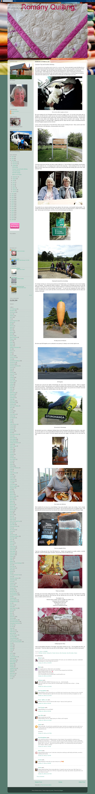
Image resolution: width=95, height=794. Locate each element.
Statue (75, 653)
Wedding (12, 666)
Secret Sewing (13, 586)
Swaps (11, 628)
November (15, 163)
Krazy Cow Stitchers (14, 467)
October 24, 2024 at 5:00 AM (44, 711)
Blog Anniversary (13, 337)
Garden (11, 429)
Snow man (12, 604)
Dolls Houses (13, 392)
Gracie (11, 436)
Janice (39, 767)
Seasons (12, 584)
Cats (11, 359)
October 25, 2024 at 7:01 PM (44, 755)
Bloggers (12, 339)
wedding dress (13, 668)
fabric (11, 407)
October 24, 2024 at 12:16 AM (44, 695)
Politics (11, 541)
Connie (40, 759)
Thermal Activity (13, 638)
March (14, 187)
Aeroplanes (12, 310)
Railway (11, 561)
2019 (12, 201)
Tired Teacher (41, 707)
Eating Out (49, 653)
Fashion (11, 415)
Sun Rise (12, 624)
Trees (11, 646)
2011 (12, 215)
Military (11, 501)
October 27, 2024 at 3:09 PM (44, 763)
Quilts (11, 558)
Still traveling (15, 167)
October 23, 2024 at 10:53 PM (44, 662)
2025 (12, 158)
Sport (11, 611)
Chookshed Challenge (15, 360)
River (11, 564)
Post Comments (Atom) (46, 784)
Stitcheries (12, 616)
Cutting (11, 384)
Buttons (11, 350)
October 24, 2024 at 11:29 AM (44, 720)
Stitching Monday (14, 619)
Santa (11, 576)
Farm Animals (13, 414)
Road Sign (12, 566)
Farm (11, 412)
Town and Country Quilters (16, 641)
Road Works (12, 568)
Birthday (40, 653)
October (14, 165)
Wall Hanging (13, 660)
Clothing (12, 372)
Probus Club (12, 546)
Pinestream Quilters (14, 536)
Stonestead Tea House (15, 623)
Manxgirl (13, 249)
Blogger (61, 790)
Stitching (12, 618)
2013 (12, 212)
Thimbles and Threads (15, 640)
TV (10, 651)
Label (11, 469)
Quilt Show (12, 554)
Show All (30, 295)
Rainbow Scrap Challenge (15, 563)
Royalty (11, 571)
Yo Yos (11, 676)
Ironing (11, 461)
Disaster (12, 385)
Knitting (11, 466)
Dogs (11, 387)
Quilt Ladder (12, 551)
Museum (12, 514)
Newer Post (38, 782)
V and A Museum (13, 656)
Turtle (11, 650)
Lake (11, 474)
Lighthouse (12, 479)
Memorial (12, 494)
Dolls (11, 390)
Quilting (11, 556)
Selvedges (12, 589)
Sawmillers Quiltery (14, 578)
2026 (12, 156)
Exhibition (12, 404)
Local (11, 482)
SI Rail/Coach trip (14, 601)
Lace (11, 471)
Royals (11, 569)
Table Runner (13, 631)
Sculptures (12, 583)
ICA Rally (12, 457)
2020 (12, 199)
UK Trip (11, 655)
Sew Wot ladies (70, 653)
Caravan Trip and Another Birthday (20, 169)
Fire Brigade (12, 417)
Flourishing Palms (15, 268)
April (14, 186)
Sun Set (11, 626)
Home (60, 782)
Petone (11, 531)
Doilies (11, 389)
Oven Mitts (12, 524)
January (14, 191)
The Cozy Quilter (42, 690)
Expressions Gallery (14, 405)
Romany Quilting (17, 6)
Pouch (11, 544)
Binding (11, 332)
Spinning (12, 609)
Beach (11, 330)
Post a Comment (40, 776)
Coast (11, 375)
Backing (11, 322)
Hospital (11, 454)
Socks (11, 606)
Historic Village (13, 446)
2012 (12, 214)
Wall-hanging (13, 661)
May (14, 184)
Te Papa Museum (14, 635)
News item (12, 517)
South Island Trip (13, 608)
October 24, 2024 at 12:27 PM (44, 733)
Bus (11, 349)
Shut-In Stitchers (13, 599)
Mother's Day (13, 507)
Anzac (11, 314)
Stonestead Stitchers (14, 621)
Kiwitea (11, 464)
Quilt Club (12, 549)
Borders (11, 344)
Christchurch (13, 362)
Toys (11, 643)
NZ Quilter (12, 522)
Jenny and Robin (15, 111)
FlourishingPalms (42, 737)
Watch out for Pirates (16, 174)
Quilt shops (12, 553)
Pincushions (12, 534)
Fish (11, 419)
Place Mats (12, 538)
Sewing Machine (13, 594)
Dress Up (12, 395)
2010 (12, 217)
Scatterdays (12, 579)
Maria (39, 667)
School (11, 581)
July (14, 180)
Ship (11, 596)
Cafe (11, 352)
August (14, 178)
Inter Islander (13, 459)
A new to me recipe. (21, 251)
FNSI (11, 422)
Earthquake (12, 397)
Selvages (12, 588)
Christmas (12, 364)
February (15, 189)
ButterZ (40, 658)
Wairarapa (12, 658)
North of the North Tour (15, 521)
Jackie (39, 724)
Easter (11, 399)
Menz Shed (12, 499)
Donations (12, 394)
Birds (11, 334)
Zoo (11, 678)
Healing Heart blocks (14, 442)
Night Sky (12, 519)
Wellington (12, 670)
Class (11, 369)
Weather (12, 665)
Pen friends (12, 529)
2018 (12, 203)
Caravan (44, 653)
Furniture (12, 427)
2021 (12, 197)
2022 (12, 195)
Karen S (40, 750)
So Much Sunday (20, 278)
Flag (11, 421)
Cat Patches (14, 277)
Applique (12, 315)
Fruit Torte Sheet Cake (21, 287)
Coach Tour (12, 374)
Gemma (57, 653)
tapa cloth (12, 633)
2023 (12, 193)
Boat (11, 340)
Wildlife (11, 671)
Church (11, 367)
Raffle (11, 559)
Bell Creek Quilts (15, 259)
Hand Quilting (13, 439)
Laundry (12, 476)
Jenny (12, 113)
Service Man (12, 591)
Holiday (11, 449)
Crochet (11, 379)
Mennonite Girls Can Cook (17, 286)
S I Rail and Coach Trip (15, 574)
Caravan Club (13, 357)
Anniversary (12, 312)
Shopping (12, 598)
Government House (14, 434)
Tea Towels (12, 636)
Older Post (82, 782)
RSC (11, 573)
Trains (11, 645)
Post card (12, 543)
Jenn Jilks (40, 715)
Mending (12, 497)
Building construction (14, 347)
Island (11, 462)
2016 (12, 206)
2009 (12, 219)
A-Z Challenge (13, 308)
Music (11, 516)
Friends (11, 426)
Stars (11, 613)
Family (53, 653)
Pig (10, 533)
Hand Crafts (12, 437)
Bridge (11, 345)
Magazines (12, 487)
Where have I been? (21, 269)
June (14, 182)
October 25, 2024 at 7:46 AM (44, 746)
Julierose (40, 680)
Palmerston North (14, 526)
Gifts (61, 653)
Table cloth (12, 629)
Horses (11, 452)
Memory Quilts (13, 496)
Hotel (11, 456)
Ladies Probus (13, 472)
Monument (12, 504)
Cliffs (11, 370)
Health (11, 444)
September (15, 176)
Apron (11, 317)
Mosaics (12, 506)
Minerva (11, 502)
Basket (11, 327)
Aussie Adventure (14, 320)
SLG (11, 603)
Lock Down (12, 484)
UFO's (11, 653)
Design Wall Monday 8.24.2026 (23, 260)
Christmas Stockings (14, 365)
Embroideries (13, 402)
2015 (12, 208)
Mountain (64, 653)
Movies (11, 511)
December (15, 161)
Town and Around (16, 170)
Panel (11, 528)
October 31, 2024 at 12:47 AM (44, 773)
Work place (12, 673)
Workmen (12, 675)
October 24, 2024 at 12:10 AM (44, 686)
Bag (11, 324)
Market (11, 491)
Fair (11, 409)
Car (11, 354)
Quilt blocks (12, 548)
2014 (12, 210)
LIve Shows (12, 481)
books (11, 342)
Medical (11, 492)
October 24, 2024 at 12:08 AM (44, 676)
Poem (11, 539)
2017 (12, 204)
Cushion (12, 382)
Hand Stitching (13, 441)
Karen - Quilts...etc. (42, 699)
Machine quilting (13, 486)
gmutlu (51, 790)
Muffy (11, 512)
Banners (12, 325)
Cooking (12, 377)
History (11, 447)
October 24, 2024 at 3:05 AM (44, 703)
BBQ (11, 329)
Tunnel (11, 648)
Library (11, 477)
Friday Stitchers (13, 424)
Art (10, 319)
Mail (11, 489)
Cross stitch (12, 380)
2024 (12, 160)
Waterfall (12, 663)
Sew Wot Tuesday (16, 172)
